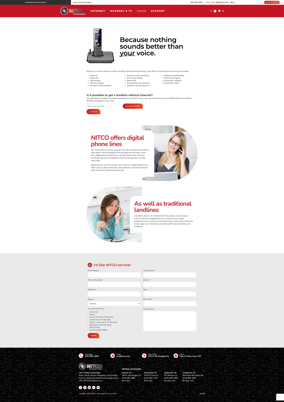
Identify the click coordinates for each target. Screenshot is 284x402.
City (145, 289)
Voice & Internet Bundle (102, 317)
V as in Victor (112, 394)
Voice (92, 314)
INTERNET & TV (121, 11)
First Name (93, 270)
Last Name (149, 270)
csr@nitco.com (123, 356)
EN (232, 2)
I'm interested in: (96, 309)
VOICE (141, 11)
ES (234, 2)
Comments (148, 309)
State (91, 299)
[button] (211, 11)
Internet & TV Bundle (100, 320)
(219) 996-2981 (196, 2)
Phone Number (95, 280)
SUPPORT (158, 11)
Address (92, 289)
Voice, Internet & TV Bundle (103, 322)
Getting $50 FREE (98, 330)
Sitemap (202, 394)
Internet (94, 312)
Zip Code (148, 299)
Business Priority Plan (101, 325)
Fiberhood (95, 327)
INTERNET (97, 11)
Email (146, 280)
